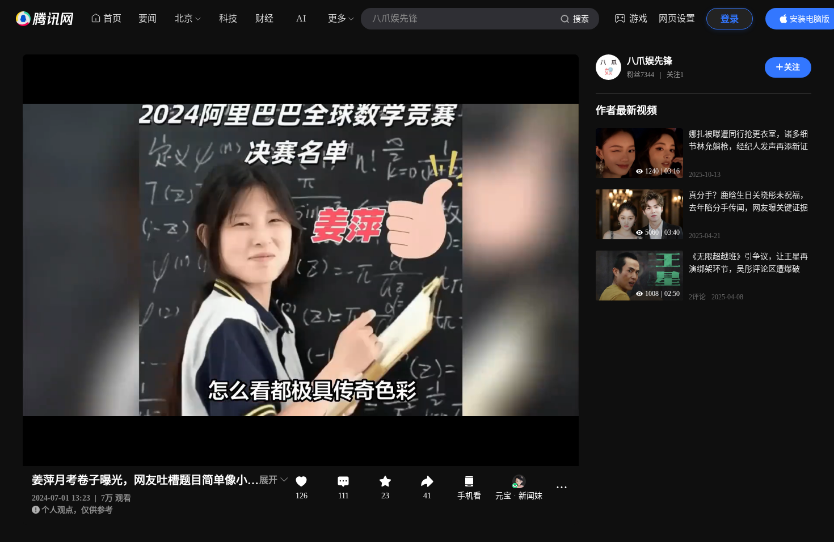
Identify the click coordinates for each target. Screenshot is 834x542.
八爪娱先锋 (649, 61)
